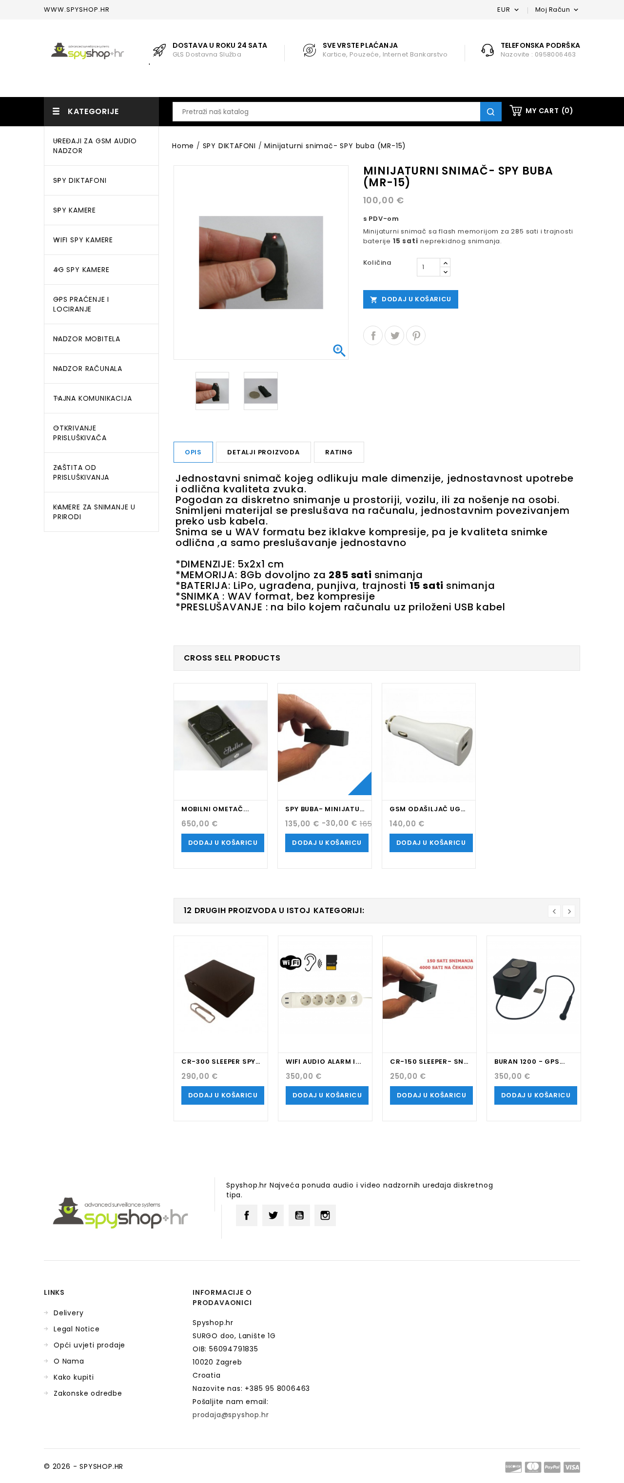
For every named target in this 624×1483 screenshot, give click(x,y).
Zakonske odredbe (88, 1393)
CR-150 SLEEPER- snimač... (429, 1061)
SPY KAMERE (74, 210)
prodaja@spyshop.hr (231, 1415)
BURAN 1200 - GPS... (529, 1061)
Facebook (246, 1215)
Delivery (68, 1313)
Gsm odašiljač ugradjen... (429, 809)
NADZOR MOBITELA (86, 339)
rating (339, 452)
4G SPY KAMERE (81, 269)
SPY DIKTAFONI (79, 180)
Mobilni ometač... (215, 809)
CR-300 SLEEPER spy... (220, 1061)
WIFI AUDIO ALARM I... (323, 1061)
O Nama (69, 1361)
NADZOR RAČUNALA (87, 368)
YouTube (299, 1215)
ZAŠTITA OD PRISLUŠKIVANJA (81, 472)
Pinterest (416, 335)
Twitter (273, 1215)
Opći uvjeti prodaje (89, 1345)
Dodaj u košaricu (410, 299)
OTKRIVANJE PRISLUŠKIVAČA (79, 433)
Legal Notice (77, 1329)
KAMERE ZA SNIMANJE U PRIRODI (94, 512)
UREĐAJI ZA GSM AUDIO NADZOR (95, 146)
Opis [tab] (193, 452)
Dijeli (373, 335)
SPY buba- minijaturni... (324, 809)
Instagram (325, 1215)
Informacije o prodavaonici (222, 1297)
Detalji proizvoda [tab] (263, 452)
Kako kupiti (74, 1377)
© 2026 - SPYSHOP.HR (83, 1466)
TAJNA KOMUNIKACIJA (92, 398)
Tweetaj (394, 335)
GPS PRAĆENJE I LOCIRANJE (81, 304)
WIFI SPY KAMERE (83, 240)
